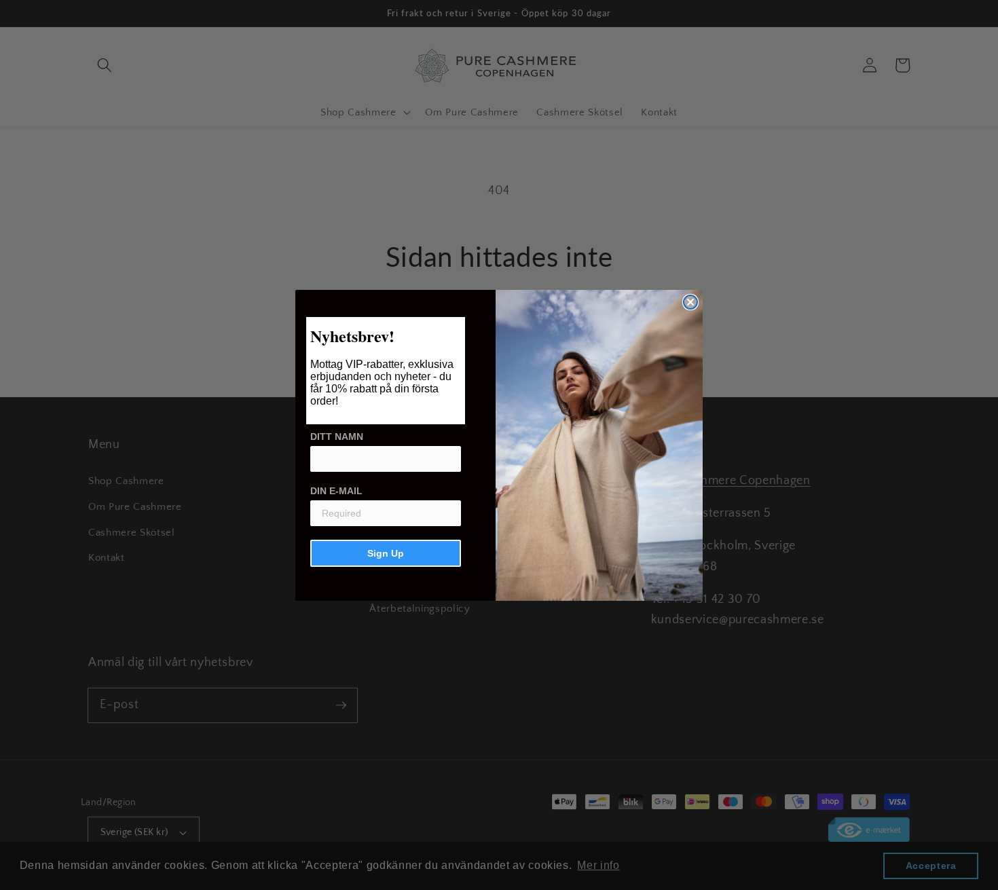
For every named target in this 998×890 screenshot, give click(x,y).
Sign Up (385, 553)
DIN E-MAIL (336, 490)
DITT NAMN (336, 436)
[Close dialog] (690, 302)
